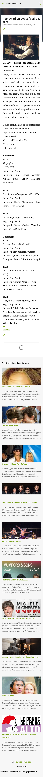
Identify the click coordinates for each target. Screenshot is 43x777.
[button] (4, 29)
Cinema (6, 330)
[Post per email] (4, 327)
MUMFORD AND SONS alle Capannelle (16, 580)
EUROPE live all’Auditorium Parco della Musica (19, 503)
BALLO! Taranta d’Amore (11, 541)
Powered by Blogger (22, 762)
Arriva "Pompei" (8, 696)
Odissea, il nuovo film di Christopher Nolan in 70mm (21, 657)
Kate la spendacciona (10, 425)
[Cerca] (39, 3)
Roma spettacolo (13, 4)
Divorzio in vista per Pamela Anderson (16, 464)
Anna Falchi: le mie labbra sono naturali (16, 387)
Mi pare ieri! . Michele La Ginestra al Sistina (18, 618)
